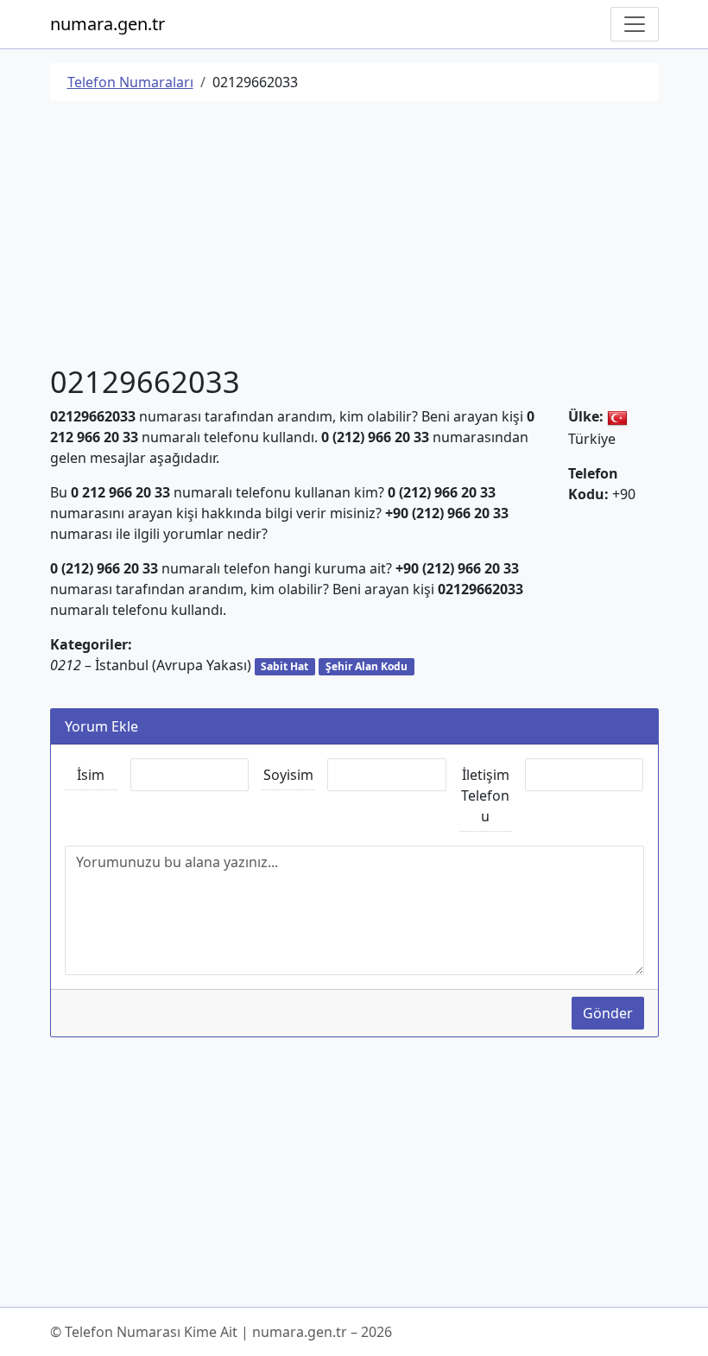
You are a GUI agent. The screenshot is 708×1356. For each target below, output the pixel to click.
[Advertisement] (354, 236)
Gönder (608, 1013)
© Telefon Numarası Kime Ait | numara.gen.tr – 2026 (221, 1331)
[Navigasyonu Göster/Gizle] (634, 24)
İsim (90, 774)
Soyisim (288, 774)
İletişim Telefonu (485, 795)
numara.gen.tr (107, 23)
